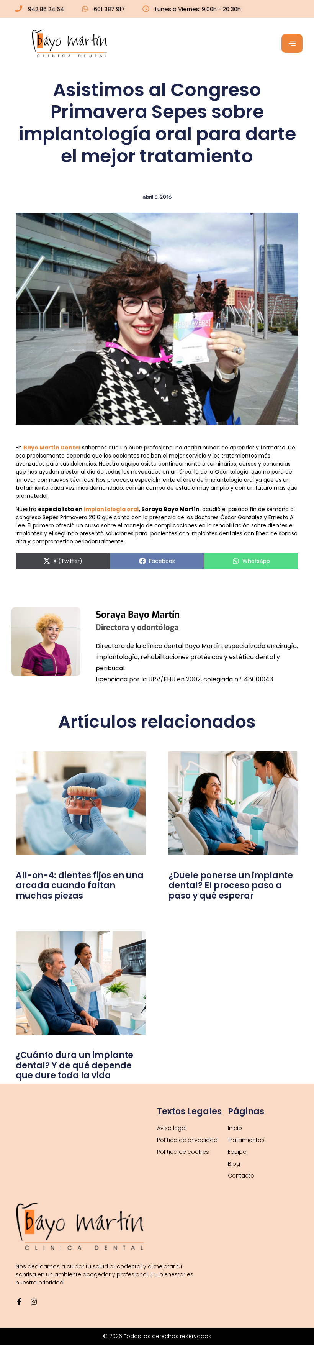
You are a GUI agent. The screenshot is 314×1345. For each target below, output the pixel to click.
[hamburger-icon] (292, 43)
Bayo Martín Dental (51, 447)
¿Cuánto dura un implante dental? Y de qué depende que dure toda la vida (74, 1065)
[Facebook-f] (19, 1301)
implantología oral (111, 509)
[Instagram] (33, 1301)
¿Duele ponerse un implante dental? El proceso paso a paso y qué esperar (230, 885)
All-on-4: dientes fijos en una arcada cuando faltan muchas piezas (80, 885)
